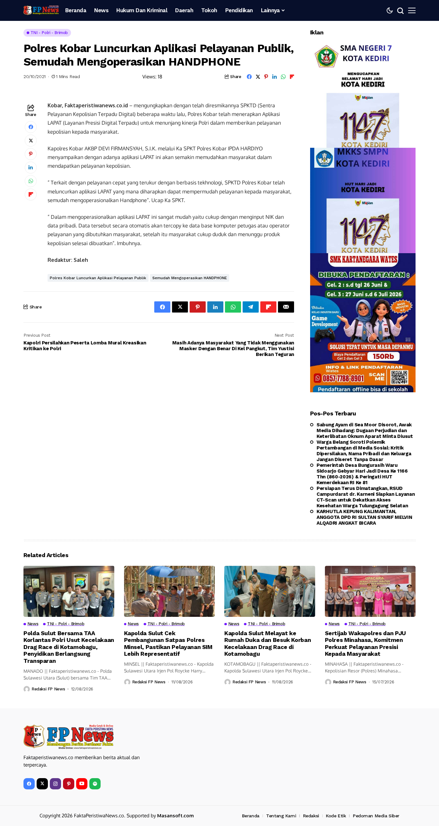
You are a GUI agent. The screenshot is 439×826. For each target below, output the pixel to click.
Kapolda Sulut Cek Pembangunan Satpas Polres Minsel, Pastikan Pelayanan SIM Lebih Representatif (168, 643)
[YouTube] (81, 783)
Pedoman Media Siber (376, 815)
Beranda (250, 815)
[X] (42, 783)
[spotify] (95, 783)
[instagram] (55, 783)
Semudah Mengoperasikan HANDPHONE (189, 278)
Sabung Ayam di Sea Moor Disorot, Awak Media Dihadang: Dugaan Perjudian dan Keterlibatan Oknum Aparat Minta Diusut (365, 430)
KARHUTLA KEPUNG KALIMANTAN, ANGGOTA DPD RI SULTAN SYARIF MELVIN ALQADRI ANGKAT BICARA (364, 517)
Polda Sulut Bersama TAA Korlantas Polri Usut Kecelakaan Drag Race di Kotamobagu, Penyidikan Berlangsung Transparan (68, 647)
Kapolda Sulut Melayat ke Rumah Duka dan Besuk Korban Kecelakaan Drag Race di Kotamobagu (267, 643)
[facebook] (29, 783)
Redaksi (311, 815)
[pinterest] (68, 783)
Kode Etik (336, 815)
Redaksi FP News (48, 689)
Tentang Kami (281, 815)
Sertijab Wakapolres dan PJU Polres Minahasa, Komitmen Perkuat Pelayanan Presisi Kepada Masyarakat (365, 643)
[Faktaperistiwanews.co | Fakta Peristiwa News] (41, 10)
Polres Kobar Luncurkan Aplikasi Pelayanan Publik (98, 278)
